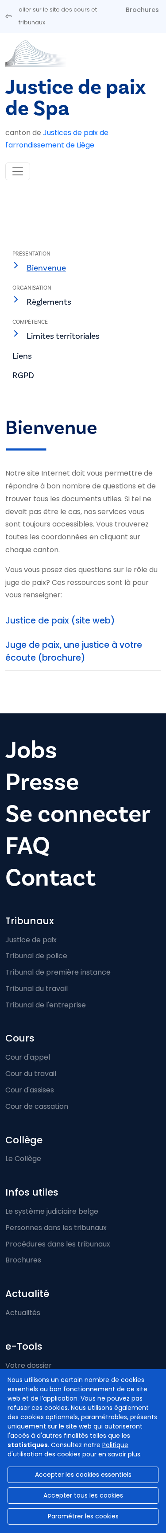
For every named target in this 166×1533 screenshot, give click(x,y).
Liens (22, 356)
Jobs (31, 750)
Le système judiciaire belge (51, 1211)
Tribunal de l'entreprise (45, 1005)
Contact (50, 878)
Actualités (22, 1313)
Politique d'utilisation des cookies (68, 1449)
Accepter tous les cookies (83, 1495)
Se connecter (78, 814)
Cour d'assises (29, 1090)
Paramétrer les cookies (83, 1516)
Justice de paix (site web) (60, 621)
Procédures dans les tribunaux (57, 1244)
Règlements (49, 302)
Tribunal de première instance (58, 972)
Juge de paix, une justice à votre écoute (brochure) (73, 651)
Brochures (142, 9)
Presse (42, 782)
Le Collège (23, 1159)
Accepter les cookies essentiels (83, 1474)
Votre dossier (28, 1365)
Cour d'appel (27, 1057)
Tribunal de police (36, 956)
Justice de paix (31, 940)
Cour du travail (30, 1073)
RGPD (23, 375)
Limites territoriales (63, 336)
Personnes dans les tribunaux (56, 1228)
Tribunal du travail (36, 988)
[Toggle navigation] (17, 171)
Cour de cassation (36, 1106)
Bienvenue (46, 268)
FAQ (27, 846)
